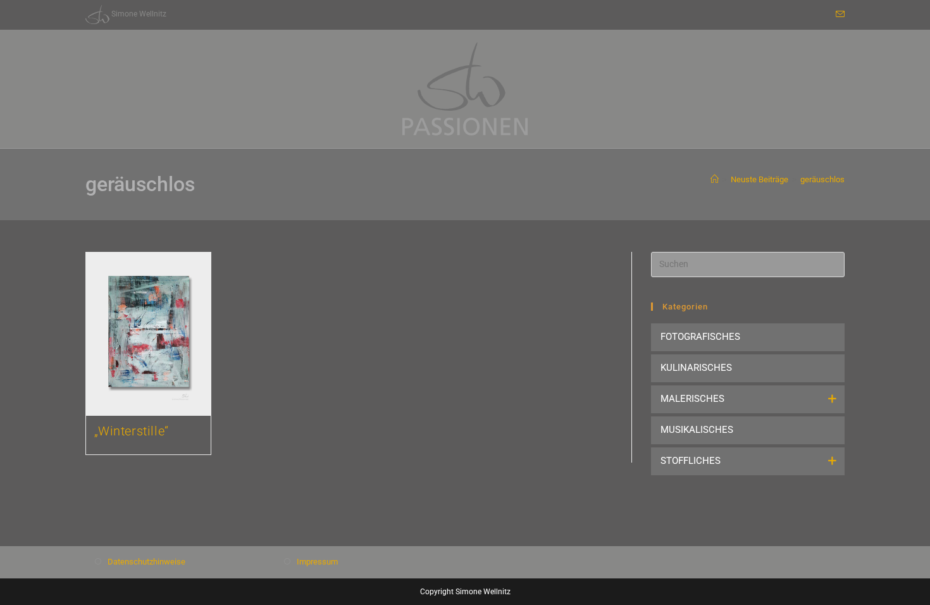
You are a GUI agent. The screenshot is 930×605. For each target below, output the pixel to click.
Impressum (317, 561)
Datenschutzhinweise (146, 561)
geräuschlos (822, 179)
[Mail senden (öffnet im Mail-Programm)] (838, 14)
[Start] (714, 179)
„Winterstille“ (131, 431)
